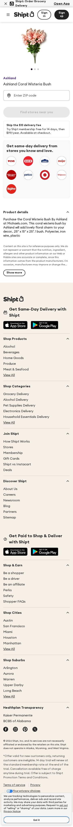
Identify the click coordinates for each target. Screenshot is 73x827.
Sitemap (9, 517)
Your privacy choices (26, 791)
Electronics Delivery (18, 411)
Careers (9, 494)
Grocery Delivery (16, 394)
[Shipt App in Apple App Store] (15, 325)
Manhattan (12, 643)
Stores (8, 447)
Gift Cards (11, 458)
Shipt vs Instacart (17, 464)
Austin (8, 620)
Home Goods (13, 358)
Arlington (10, 668)
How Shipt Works (16, 441)
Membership (13, 453)
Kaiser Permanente (17, 715)
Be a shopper (13, 573)
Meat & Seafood (16, 369)
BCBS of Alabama (17, 721)
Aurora (8, 673)
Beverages (11, 352)
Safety (8, 595)
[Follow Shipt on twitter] (34, 730)
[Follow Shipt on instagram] (15, 730)
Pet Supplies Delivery (19, 405)
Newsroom (11, 500)
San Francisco (14, 626)
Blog (6, 506)
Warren (9, 679)
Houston (10, 637)
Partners (10, 511)
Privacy (35, 785)
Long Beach (12, 690)
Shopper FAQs (14, 601)
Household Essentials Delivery (26, 416)
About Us (10, 489)
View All (9, 375)
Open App (62, 3)
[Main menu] (8, 15)
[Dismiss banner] (5, 3)
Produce (9, 363)
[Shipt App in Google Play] (44, 325)
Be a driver (11, 578)
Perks (7, 590)
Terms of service (14, 785)
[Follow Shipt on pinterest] (25, 730)
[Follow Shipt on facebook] (5, 730)
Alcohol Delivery (15, 399)
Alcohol (9, 346)
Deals (7, 470)
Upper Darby (13, 685)
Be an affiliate (14, 584)
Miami (7, 632)
